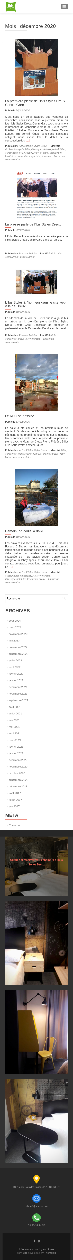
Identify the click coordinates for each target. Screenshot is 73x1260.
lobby (62, 453)
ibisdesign (29, 155)
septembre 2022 (18, 653)
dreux (20, 155)
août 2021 (15, 706)
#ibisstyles (36, 149)
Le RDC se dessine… (21, 416)
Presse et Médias (28, 253)
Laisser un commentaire (18, 456)
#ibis (27, 149)
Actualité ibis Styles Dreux (33, 145)
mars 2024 (15, 627)
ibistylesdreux (43, 155)
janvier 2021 (16, 753)
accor (8, 256)
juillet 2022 (15, 660)
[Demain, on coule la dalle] (36, 497)
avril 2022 (15, 667)
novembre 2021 (18, 693)
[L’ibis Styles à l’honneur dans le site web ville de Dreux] (36, 282)
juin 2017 (14, 806)
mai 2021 (14, 726)
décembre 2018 (18, 786)
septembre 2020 (18, 779)
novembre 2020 (18, 766)
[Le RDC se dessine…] (36, 382)
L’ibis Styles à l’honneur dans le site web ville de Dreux (35, 304)
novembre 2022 (18, 647)
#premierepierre (14, 152)
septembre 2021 (18, 700)
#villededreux (30, 578)
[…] (27, 140)
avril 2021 (15, 733)
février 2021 (16, 746)
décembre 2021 (18, 686)
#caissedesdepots (14, 149)
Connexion (15, 825)
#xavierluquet (41, 152)
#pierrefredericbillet (54, 149)
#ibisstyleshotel (25, 453)
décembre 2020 (18, 759)
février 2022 (16, 673)
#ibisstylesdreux (41, 575)
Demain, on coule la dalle (24, 531)
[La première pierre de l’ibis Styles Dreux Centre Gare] (36, 67)
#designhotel (12, 575)
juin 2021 (14, 720)
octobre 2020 (17, 773)
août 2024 (15, 620)
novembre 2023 (18, 633)
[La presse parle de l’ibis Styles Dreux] (36, 194)
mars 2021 (15, 739)
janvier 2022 (16, 680)
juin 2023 (14, 640)
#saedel (28, 152)
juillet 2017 (15, 799)
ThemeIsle (50, 1252)
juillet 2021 (15, 713)
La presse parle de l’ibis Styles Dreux (33, 224)
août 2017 (15, 793)
